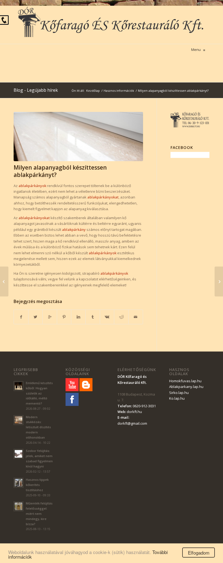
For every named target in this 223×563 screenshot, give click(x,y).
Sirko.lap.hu (179, 392)
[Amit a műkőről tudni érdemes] (4, 281)
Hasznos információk (119, 90)
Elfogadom (198, 552)
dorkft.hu (134, 411)
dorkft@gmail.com (132, 423)
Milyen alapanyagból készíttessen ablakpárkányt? (60, 171)
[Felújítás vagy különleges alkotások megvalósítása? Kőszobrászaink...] (219, 281)
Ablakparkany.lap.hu (186, 386)
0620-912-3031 (144, 405)
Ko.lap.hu (177, 398)
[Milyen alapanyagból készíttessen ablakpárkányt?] (78, 136)
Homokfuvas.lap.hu (185, 380)
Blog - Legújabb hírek (36, 90)
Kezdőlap (93, 90)
